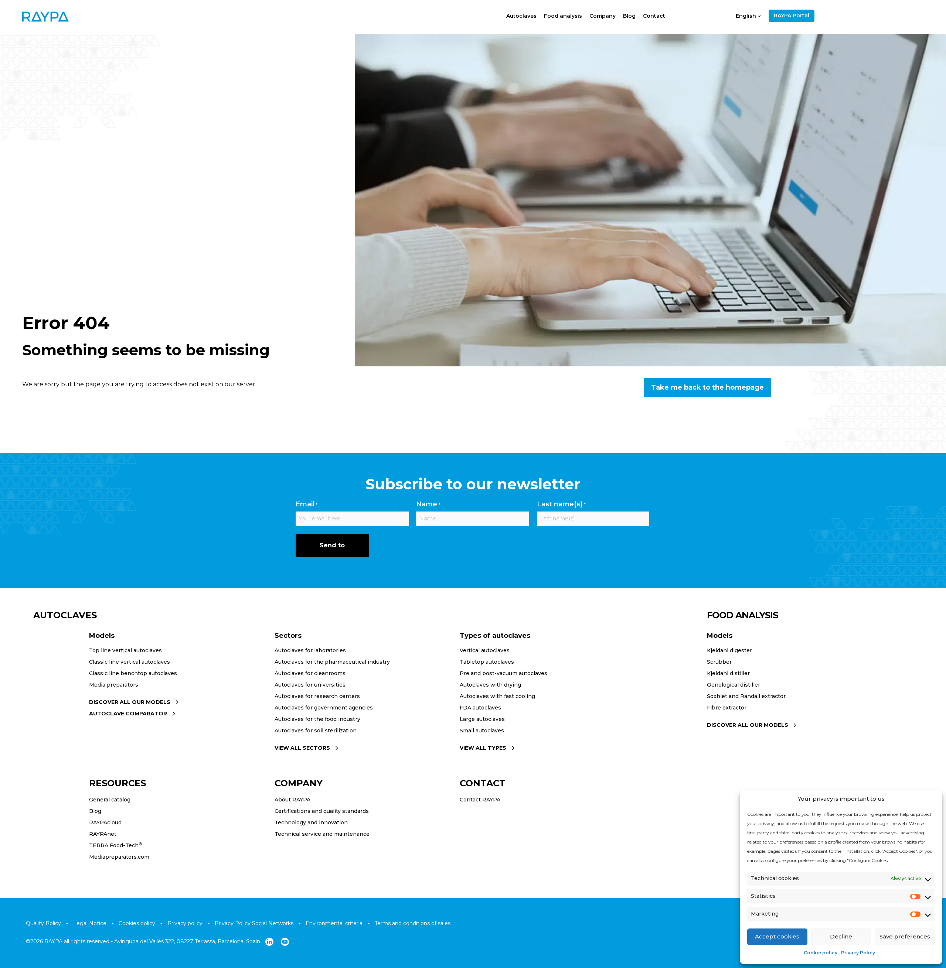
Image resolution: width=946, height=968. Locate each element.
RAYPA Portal (791, 15)
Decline (841, 936)
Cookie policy (820, 952)
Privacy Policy (858, 952)
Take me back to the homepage (707, 387)
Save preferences (904, 936)
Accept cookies (777, 936)
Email (306, 504)
